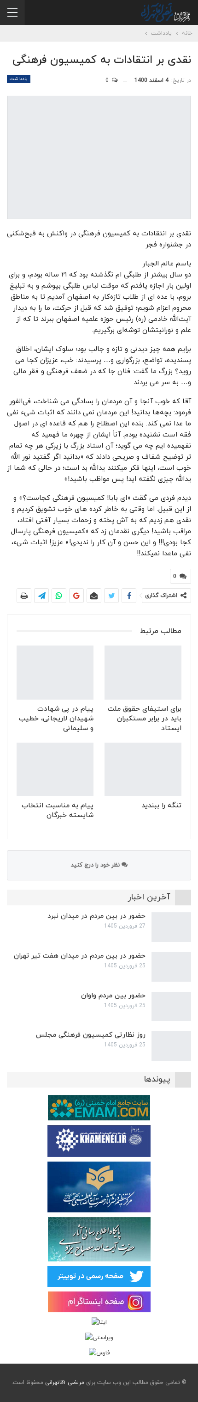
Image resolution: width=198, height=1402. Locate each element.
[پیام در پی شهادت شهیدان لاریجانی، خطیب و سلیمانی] (55, 673)
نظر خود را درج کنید (96, 865)
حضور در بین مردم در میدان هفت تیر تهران (80, 956)
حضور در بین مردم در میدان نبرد (96, 916)
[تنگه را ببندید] (143, 770)
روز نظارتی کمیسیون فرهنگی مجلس (91, 1035)
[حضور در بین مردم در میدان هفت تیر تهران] (171, 967)
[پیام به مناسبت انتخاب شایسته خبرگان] (55, 770)
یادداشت (19, 78)
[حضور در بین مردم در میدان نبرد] (171, 927)
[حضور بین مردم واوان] (171, 1006)
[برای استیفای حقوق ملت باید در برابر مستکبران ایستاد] (143, 673)
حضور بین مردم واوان (113, 996)
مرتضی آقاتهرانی (64, 1382)
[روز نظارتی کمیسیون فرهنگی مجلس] (171, 1046)
